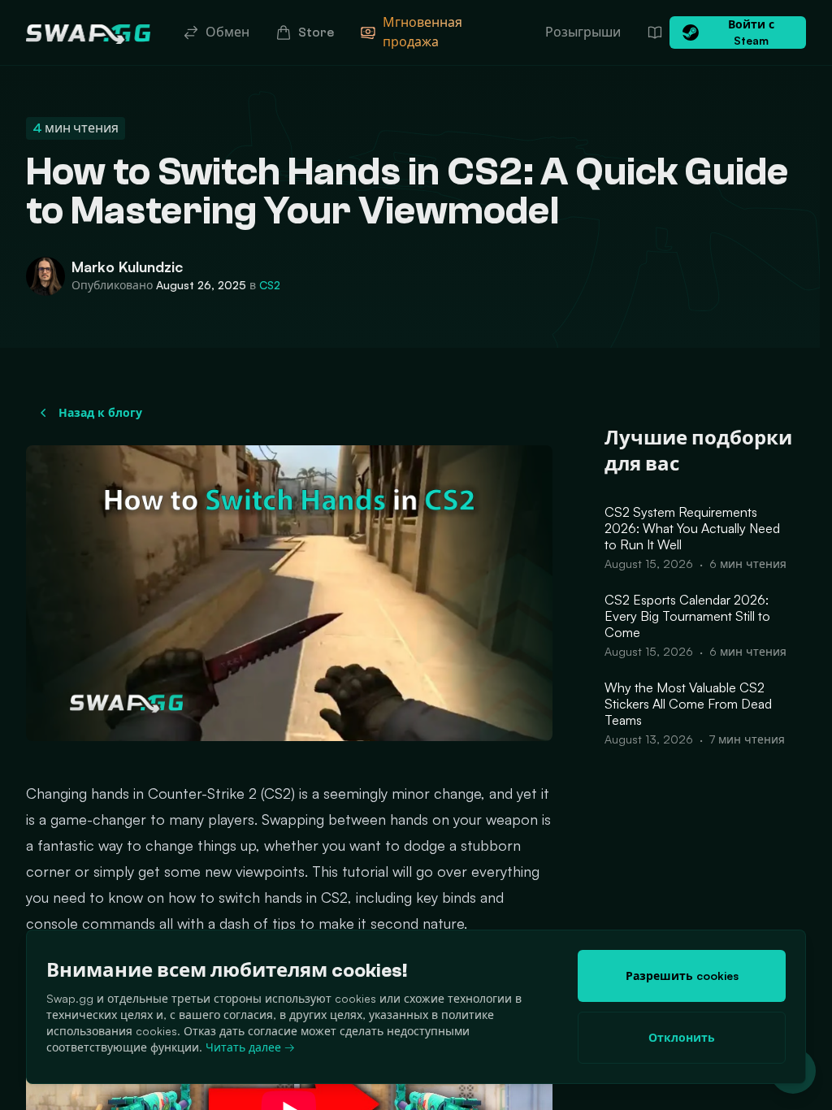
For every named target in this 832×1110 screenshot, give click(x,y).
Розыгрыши (583, 32)
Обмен (227, 32)
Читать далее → (250, 1047)
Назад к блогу (100, 412)
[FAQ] (655, 32)
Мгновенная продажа (422, 32)
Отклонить (681, 1037)
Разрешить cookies (682, 975)
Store (316, 32)
